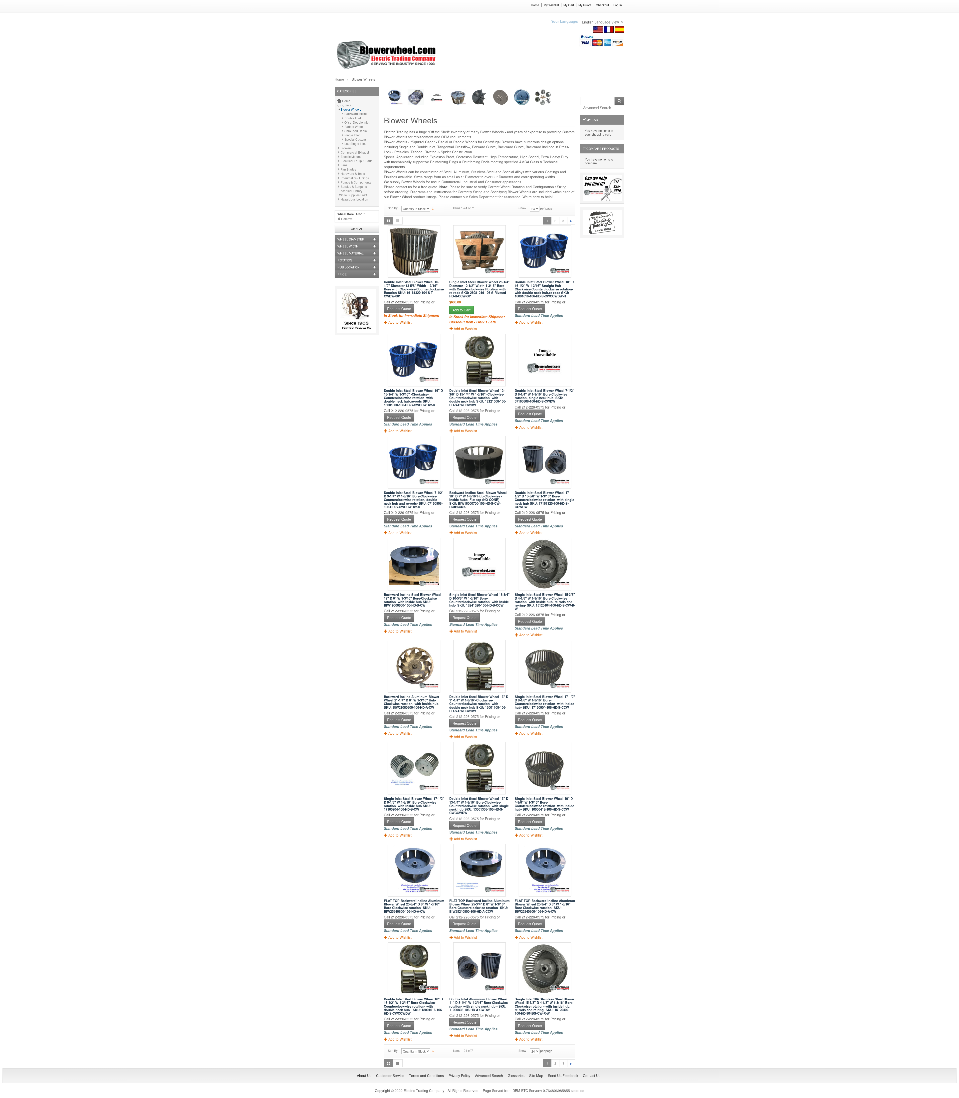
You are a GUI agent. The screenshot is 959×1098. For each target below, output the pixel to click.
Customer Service (390, 1075)
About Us (364, 1075)
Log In (617, 5)
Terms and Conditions (426, 1075)
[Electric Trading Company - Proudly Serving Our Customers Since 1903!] (356, 310)
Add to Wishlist (400, 322)
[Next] (571, 220)
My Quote (584, 5)
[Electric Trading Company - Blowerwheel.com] (387, 55)
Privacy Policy (459, 1075)
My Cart (568, 5)
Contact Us (591, 1075)
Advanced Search (597, 107)
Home (535, 5)
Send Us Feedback (563, 1075)
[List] (398, 220)
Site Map (536, 1075)
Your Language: (564, 21)
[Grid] (388, 220)
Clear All (357, 228)
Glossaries (516, 1075)
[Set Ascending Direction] (433, 208)
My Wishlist (551, 5)
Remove (347, 219)
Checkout (602, 5)
